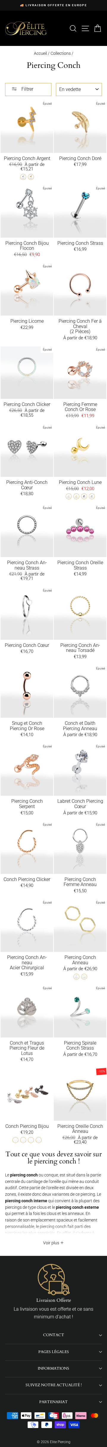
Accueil (40, 53)
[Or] (31, 177)
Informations (53, 1368)
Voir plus (51, 1242)
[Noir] (84, 496)
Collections (61, 53)
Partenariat (53, 1402)
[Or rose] (68, 496)
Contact (53, 1335)
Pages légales (53, 1352)
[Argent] (23, 177)
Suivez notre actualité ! (54, 1385)
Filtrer (26, 89)
